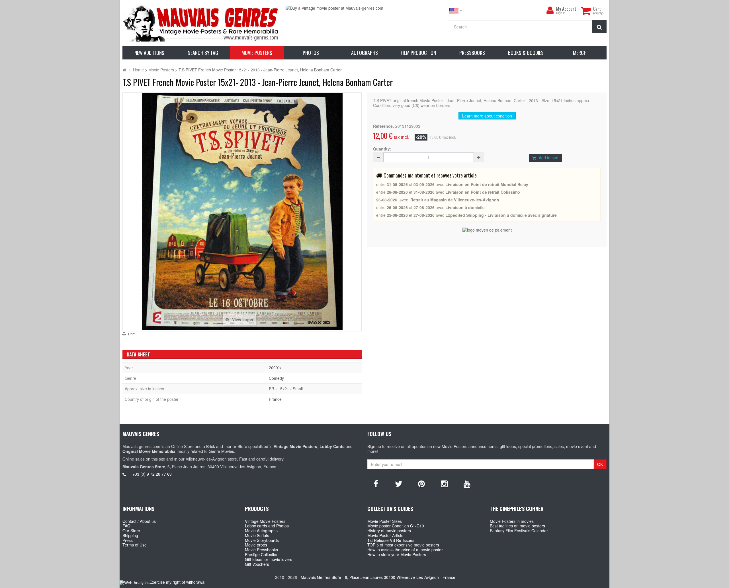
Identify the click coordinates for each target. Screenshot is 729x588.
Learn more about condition (487, 116)
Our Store (131, 530)
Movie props (256, 545)
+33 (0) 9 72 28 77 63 (152, 474)
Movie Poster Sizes (384, 521)
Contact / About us (139, 521)
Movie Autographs (261, 530)
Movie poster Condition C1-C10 (395, 526)
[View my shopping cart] (585, 10)
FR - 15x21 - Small (286, 388)
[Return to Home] (124, 70)
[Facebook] (375, 483)
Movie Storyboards (262, 540)
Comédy (276, 378)
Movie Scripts (257, 535)
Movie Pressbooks (261, 549)
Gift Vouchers (257, 564)
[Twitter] (398, 483)
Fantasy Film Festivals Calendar (519, 530)
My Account (566, 9)
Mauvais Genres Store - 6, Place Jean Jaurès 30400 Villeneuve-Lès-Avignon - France (378, 577)
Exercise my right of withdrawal (177, 582)
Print (131, 334)
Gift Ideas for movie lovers (268, 559)
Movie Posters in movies (512, 521)
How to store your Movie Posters (396, 554)
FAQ (126, 526)
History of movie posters (389, 530)
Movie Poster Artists (385, 535)
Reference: (383, 126)
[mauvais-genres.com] (201, 23)
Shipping (130, 535)
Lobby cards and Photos (267, 526)
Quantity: (382, 149)
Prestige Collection (262, 554)
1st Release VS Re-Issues (390, 540)
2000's (275, 367)
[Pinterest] (421, 483)
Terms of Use (134, 545)
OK (600, 464)
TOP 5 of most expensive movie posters (403, 545)
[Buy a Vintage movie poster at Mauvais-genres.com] (364, 8)
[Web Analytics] (135, 582)
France (275, 399)
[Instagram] (444, 483)
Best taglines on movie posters (517, 526)
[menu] (550, 10)
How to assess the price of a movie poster (405, 549)
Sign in (560, 13)
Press (127, 540)
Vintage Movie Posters (265, 521)
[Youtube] (467, 483)
